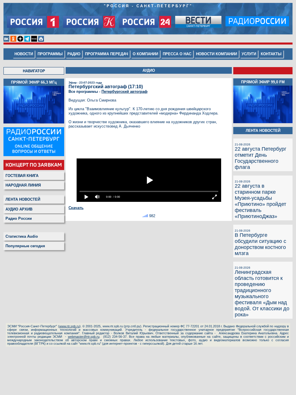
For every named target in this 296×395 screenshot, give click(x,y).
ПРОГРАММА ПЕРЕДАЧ (106, 54)
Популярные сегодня (25, 246)
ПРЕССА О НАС (177, 54)
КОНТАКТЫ (271, 54)
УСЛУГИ (249, 54)
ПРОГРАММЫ (50, 54)
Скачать (76, 208)
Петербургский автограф (124, 91)
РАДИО (73, 54)
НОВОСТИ (23, 54)
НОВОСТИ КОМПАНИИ (216, 54)
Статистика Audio (21, 236)
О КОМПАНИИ (145, 54)
